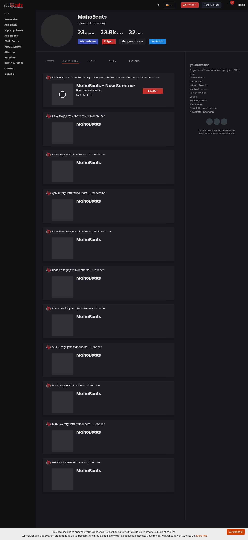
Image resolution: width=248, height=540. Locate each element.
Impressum (196, 81)
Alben (112, 61)
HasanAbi (58, 308)
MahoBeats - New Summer (120, 77)
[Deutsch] (167, 5)
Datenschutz (197, 78)
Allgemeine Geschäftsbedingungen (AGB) (215, 70)
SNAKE (56, 347)
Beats (91, 61)
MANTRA (57, 424)
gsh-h (56, 193)
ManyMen (58, 231)
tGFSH (56, 462)
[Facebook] (217, 121)
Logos (193, 97)
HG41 (55, 116)
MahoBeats (94, 90)
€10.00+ (153, 91)
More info (201, 535)
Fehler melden (198, 93)
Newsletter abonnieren (203, 108)
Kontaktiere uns (199, 89)
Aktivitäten (70, 61)
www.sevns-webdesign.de (222, 133)
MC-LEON (58, 77)
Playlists (134, 61)
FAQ (192, 74)
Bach (55, 385)
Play (62, 94)
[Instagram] (209, 121)
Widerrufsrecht (198, 85)
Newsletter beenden (202, 112)
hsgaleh (57, 270)
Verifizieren (196, 104)
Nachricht (157, 41)
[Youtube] (224, 121)
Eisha (55, 154)
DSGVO (49, 61)
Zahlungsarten (198, 101)
